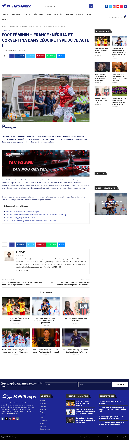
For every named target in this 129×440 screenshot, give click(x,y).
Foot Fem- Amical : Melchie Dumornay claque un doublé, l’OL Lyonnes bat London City (36, 215)
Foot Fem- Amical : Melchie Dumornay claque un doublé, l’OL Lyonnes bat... (45, 320)
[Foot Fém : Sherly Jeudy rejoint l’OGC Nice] (75, 306)
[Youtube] (118, 6)
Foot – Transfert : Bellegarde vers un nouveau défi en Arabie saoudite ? (119, 77)
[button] (96, 203)
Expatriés (58, 14)
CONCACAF (5, 20)
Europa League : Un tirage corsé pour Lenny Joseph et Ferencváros (101, 77)
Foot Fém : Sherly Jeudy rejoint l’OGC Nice (20, 218)
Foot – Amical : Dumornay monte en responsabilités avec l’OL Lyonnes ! (31, 221)
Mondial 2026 (15, 14)
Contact (119, 437)
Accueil (5, 14)
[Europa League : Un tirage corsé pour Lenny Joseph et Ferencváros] (102, 67)
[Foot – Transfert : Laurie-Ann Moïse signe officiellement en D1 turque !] (46, 337)
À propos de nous (91, 437)
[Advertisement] (45, 65)
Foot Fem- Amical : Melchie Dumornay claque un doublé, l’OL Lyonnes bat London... (85, 411)
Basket (90, 14)
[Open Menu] (125, 6)
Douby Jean (12, 50)
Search (91, 6)
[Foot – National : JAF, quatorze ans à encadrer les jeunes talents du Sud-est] (119, 91)
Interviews (69, 14)
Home (4, 26)
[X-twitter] (6, 418)
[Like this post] (12, 56)
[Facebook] (106, 6)
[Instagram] (114, 6)
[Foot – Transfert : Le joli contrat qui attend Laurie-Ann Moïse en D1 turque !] (75, 337)
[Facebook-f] (2, 418)
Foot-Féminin (14, 26)
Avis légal (80, 437)
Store (49, 14)
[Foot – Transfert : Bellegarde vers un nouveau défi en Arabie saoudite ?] (119, 67)
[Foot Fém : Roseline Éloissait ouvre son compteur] (16, 306)
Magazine (79, 14)
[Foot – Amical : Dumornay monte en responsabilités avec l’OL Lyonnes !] (16, 337)
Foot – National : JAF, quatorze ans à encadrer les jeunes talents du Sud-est (119, 101)
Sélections (38, 14)
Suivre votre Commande (107, 437)
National (26, 14)
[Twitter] (110, 6)
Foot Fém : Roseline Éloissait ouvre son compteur (23, 212)
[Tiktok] (121, 6)
